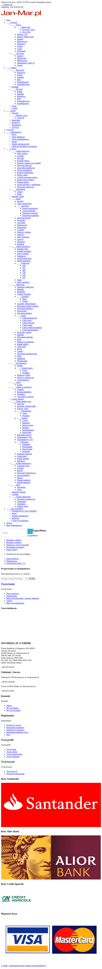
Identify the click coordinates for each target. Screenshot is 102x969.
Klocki (20, 470)
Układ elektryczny (21, 401)
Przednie (26, 373)
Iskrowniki (26, 432)
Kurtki (19, 75)
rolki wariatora (23, 282)
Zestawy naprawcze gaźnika (29, 163)
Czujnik (15, 494)
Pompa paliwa (23, 182)
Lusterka (23, 296)
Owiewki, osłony (24, 332)
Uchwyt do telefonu (20, 520)
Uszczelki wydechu (25, 397)
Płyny (14, 134)
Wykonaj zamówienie (15, 774)
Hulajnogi (21, 51)
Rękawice (21, 72)
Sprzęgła (23, 206)
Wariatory (21, 242)
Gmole (20, 351)
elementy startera (19, 492)
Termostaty (21, 501)
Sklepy (9, 705)
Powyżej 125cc (28, 29)
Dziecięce (21, 44)
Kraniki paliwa (23, 161)
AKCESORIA (14, 509)
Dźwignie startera (24, 313)
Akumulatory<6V (24, 437)
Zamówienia (11, 596)
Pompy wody (22, 506)
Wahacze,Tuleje (23, 375)
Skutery (20, 39)
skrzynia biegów (24, 218)
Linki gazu (26, 320)
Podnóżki (21, 292)
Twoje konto (8, 583)
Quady (20, 46)
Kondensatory (28, 430)
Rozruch (22, 442)
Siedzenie (21, 358)
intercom (15, 518)
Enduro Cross (19, 115)
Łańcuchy (23, 263)
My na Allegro (12, 708)
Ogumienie (18, 189)
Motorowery (22, 41)
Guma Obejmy (18, 399)
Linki (21, 315)
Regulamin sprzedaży (15, 547)
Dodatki (15, 87)
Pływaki (20, 158)
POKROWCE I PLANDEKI (24, 511)
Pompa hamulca (23, 480)
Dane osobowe (12, 593)
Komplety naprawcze (26, 499)
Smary (14, 141)
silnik (16, 199)
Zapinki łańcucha (24, 258)
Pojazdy (11, 22)
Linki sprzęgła (28, 323)
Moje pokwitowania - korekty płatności (22, 598)
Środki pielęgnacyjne (20, 144)
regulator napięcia (24, 454)
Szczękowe (16, 125)
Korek (19, 385)
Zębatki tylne (22, 249)
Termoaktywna (23, 84)
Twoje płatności (13, 756)
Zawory (20, 239)
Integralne (16, 120)
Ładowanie (21, 456)
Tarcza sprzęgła (28, 211)
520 (24, 275)
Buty (19, 80)
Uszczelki (21, 223)
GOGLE (20, 118)
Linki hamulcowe (29, 318)
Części (11, 149)
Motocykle (23, 27)
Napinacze (21, 256)
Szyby (19, 349)
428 (24, 265)
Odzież (11, 68)
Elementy (21, 394)
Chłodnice (21, 504)
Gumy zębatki (23, 254)
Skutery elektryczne (25, 37)
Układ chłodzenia (21, 497)
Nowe (16, 25)
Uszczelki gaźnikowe (26, 168)
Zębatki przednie (24, 251)
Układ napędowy (21, 246)
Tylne (24, 370)
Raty (8, 735)
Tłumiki (20, 389)
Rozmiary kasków (14, 542)
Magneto (26, 423)
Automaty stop (23, 466)
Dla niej (17, 89)
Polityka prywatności (15, 730)
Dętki (19, 194)
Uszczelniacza (23, 380)
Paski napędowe (24, 261)
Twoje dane (11, 749)
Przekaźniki (27, 447)
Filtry (16, 485)
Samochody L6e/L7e (26, 63)
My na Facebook (13, 710)
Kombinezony (23, 82)
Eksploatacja (13, 132)
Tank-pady (21, 346)
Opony (20, 192)
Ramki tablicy (23, 344)
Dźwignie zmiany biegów (28, 306)
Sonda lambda (23, 458)
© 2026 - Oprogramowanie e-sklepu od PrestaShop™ (23, 965)
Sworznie (21, 220)
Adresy (9, 601)
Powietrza (21, 487)
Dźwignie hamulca (25, 308)
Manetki (20, 335)
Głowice (20, 234)
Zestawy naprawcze (25, 377)
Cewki (25, 420)
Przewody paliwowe (25, 187)
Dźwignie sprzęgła (25, 337)
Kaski (11, 111)
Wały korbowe (23, 237)
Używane (18, 53)
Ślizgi (19, 280)
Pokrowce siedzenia (25, 342)
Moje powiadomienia (15, 603)
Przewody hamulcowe (26, 473)
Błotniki (20, 289)
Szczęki (20, 468)
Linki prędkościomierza (32, 327)
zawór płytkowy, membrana (28, 184)
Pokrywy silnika (24, 232)
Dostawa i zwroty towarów (17, 545)
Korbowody (22, 225)
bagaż (14, 513)
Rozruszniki (27, 449)
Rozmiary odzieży (14, 540)
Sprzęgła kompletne (30, 215)
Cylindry (20, 230)
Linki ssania (27, 325)
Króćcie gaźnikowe (25, 172)
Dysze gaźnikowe (24, 170)
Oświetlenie (24, 411)
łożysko (20, 201)
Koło (19, 339)
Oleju (16, 382)
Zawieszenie (19, 363)
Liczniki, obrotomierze (26, 304)
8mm (24, 299)
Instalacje (21, 461)
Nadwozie (18, 284)
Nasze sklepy (12, 549)
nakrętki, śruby (18, 196)
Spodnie (20, 77)
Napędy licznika (24, 294)
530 (24, 273)
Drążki (20, 366)
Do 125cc (26, 32)
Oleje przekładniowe (20, 139)
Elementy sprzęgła (30, 213)
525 (24, 277)
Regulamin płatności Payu (17, 732)
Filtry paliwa (22, 153)
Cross (19, 49)
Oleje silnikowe (18, 137)
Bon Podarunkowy (14, 525)
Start (8, 20)
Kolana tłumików (24, 392)
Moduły (25, 428)
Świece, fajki (22, 408)
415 (24, 268)
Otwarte (15, 113)
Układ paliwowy (21, 151)
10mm (25, 301)
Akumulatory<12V (25, 439)
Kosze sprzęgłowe (30, 208)
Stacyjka (20, 404)
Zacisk (20, 478)
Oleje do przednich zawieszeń (24, 146)
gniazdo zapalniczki (20, 516)
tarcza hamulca (23, 475)
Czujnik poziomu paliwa (27, 177)
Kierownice (22, 311)
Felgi (19, 356)
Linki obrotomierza (30, 330)
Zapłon (22, 418)
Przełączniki (22, 361)
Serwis (9, 523)
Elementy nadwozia (25, 287)
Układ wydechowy (22, 387)
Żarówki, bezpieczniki (26, 406)
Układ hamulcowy (21, 463)
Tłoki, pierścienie (24, 203)
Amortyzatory (25, 368)
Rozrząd (20, 244)
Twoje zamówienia (14, 754)
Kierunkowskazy (24, 435)
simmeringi (21, 227)
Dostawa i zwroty (13, 725)
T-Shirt (15, 108)
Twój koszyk (11, 771)
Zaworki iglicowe (24, 165)
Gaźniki (20, 156)
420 (24, 270)
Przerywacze (27, 425)
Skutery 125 (22, 34)
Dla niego (18, 70)
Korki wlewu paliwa (25, 180)
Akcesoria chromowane (27, 354)
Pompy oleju (22, 175)
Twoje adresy (12, 752)
